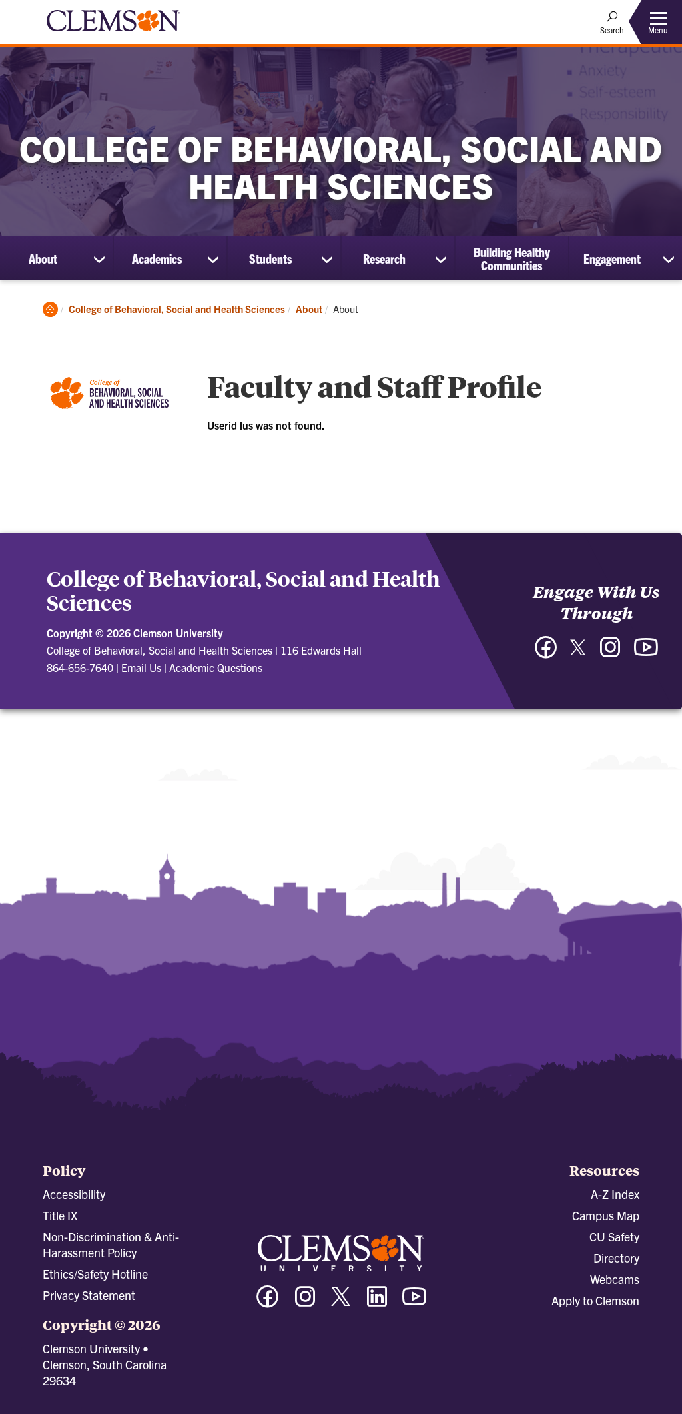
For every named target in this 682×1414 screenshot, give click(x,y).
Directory (616, 1257)
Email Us (141, 667)
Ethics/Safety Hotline (95, 1273)
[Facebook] (546, 653)
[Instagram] (610, 653)
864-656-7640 (80, 667)
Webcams (614, 1279)
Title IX (60, 1215)
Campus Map (605, 1215)
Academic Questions (215, 667)
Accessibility (74, 1194)
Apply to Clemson (595, 1300)
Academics (157, 258)
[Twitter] (578, 652)
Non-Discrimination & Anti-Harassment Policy (111, 1244)
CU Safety (614, 1236)
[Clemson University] (113, 33)
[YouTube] (646, 653)
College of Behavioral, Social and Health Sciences (177, 308)
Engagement (612, 258)
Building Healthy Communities (512, 258)
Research (384, 258)
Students (270, 258)
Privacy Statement (89, 1295)
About (43, 258)
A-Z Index (615, 1194)
